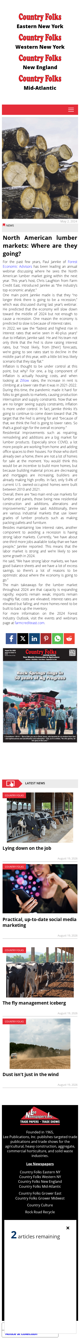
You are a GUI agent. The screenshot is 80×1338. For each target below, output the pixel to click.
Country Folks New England (40, 1181)
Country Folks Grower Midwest (40, 1198)
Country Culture (40, 1205)
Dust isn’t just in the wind (31, 1074)
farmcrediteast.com (29, 622)
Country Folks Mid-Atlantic (40, 1186)
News (10, 225)
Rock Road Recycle (40, 1212)
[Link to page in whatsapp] (57, 638)
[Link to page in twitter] (22, 638)
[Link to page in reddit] (69, 638)
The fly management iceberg (34, 1003)
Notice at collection (21, 1334)
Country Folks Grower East (40, 1193)
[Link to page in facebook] (11, 638)
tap (71, 109)
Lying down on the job (27, 848)
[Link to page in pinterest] (46, 638)
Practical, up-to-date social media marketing (40, 922)
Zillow (24, 380)
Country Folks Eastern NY (40, 1172)
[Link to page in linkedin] (34, 638)
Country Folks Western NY (40, 1176)
